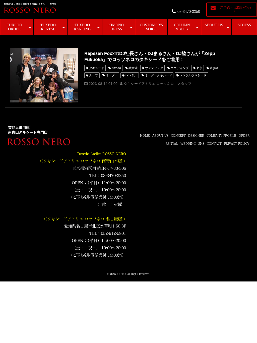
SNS (201, 143)
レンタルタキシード (193, 75)
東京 (199, 68)
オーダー (112, 75)
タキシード (96, 68)
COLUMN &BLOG (182, 27)
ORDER (244, 135)
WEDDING (188, 143)
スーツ (93, 75)
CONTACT (214, 143)
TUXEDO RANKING (82, 27)
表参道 (214, 68)
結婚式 (133, 68)
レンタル (131, 75)
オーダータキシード (158, 75)
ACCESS (244, 25)
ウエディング (180, 68)
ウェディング (154, 68)
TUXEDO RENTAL (48, 27)
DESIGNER (196, 135)
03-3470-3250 (188, 11)
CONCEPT (178, 135)
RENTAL (172, 143)
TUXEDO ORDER (14, 27)
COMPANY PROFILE (221, 135)
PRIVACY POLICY (236, 143)
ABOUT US (214, 25)
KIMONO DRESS (116, 27)
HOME (145, 135)
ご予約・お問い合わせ (235, 9)
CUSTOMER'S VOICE (151, 27)
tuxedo (116, 68)
